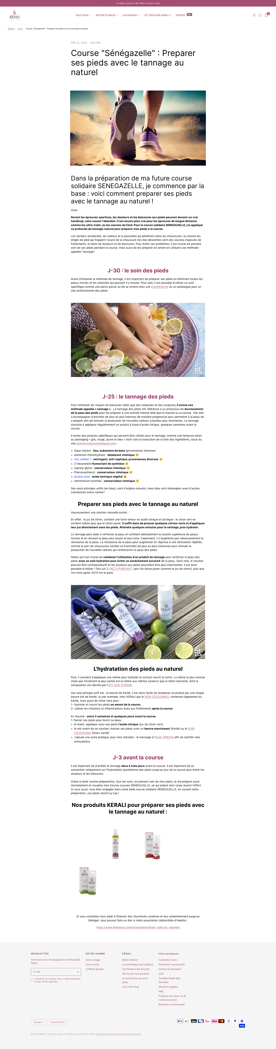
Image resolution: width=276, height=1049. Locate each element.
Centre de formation (170, 969)
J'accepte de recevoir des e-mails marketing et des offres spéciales (57, 980)
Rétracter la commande (172, 1004)
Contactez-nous (168, 959)
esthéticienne (159, 286)
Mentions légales (168, 986)
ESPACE (180, 15)
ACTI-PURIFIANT (121, 568)
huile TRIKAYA (165, 737)
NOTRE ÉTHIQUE (105, 15)
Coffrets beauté (94, 969)
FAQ (161, 991)
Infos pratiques (169, 954)
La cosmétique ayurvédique (137, 964)
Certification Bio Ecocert (136, 969)
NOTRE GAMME (95, 954)
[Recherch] (260, 15)
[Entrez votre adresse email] (78, 972)
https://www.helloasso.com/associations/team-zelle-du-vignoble (138, 927)
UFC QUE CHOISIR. (120, 685)
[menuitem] (83, 15)
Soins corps (92, 964)
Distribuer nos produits (172, 964)
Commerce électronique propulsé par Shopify (118, 1034)
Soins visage (93, 959)
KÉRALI (126, 954)
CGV (161, 973)
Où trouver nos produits (135, 973)
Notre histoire (130, 959)
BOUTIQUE (82, 15)
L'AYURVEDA (130, 15)
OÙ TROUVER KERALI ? (157, 15)
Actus (20, 28)
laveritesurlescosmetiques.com (96, 443)
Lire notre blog (130, 986)
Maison (11, 28)
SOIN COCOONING (157, 696)
